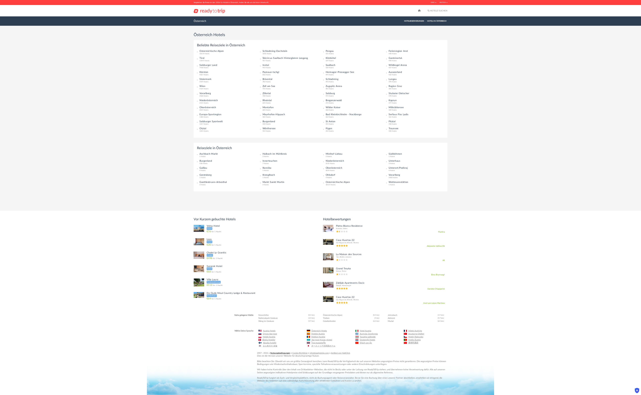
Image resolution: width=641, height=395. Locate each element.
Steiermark (205, 79)
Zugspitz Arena (334, 86)
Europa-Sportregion (210, 114)
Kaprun (393, 100)
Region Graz (395, 86)
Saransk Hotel (214, 266)
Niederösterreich (208, 100)
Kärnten (203, 72)
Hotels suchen (438, 11)
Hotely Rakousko (415, 337)
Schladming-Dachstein (275, 51)
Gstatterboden (329, 321)
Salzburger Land (208, 65)
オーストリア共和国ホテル (323, 346)
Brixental (267, 79)
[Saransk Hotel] (199, 268)
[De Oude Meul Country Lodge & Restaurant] (199, 295)
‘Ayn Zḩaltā (340, 257)
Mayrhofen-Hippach (274, 114)
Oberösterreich (207, 107)
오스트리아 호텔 (270, 346)
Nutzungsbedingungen (280, 353)
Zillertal (267, 93)
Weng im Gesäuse (266, 321)
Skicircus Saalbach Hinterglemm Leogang (285, 58)
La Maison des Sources (349, 254)
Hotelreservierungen (414, 21)
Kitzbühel (331, 58)
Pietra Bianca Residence (349, 226)
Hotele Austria (269, 337)
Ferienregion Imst (398, 51)
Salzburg (330, 93)
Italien (345, 228)
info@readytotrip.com (319, 353)
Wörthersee (269, 128)
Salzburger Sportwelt (211, 121)
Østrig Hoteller (268, 340)
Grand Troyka (343, 268)
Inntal (266, 65)
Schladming (332, 79)
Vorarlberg (205, 93)
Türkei (344, 271)
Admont (391, 318)
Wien (202, 86)
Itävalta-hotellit (269, 343)
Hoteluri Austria (318, 337)
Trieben (326, 318)
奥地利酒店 (413, 343)
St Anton (331, 121)
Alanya (338, 271)
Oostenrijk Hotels (367, 340)
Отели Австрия (270, 334)
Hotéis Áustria (414, 340)
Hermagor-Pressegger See (340, 72)
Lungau (393, 79)
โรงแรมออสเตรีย (318, 343)
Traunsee (393, 128)
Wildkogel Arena (398, 65)
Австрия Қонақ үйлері (321, 340)
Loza (209, 239)
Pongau (330, 51)
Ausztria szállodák (368, 337)
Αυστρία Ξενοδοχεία (369, 334)
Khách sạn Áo (366, 343)
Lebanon (348, 257)
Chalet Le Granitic (216, 253)
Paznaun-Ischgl (271, 72)
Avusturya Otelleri (416, 334)
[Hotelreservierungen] (419, 10)
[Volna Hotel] (199, 228)
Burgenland (269, 121)
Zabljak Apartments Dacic (350, 283)
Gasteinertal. (395, 58)
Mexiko (356, 243)
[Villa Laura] (199, 282)
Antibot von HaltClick (340, 353)
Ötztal (202, 128)
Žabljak (338, 285)
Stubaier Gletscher (399, 93)
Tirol (201, 58)
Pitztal (392, 121)
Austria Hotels (269, 331)
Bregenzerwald (334, 100)
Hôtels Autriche (415, 331)
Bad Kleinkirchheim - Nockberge (344, 114)
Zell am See (269, 86)
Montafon (268, 107)
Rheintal (267, 100)
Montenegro (346, 285)
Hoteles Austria (318, 334)
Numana (339, 228)
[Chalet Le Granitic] (199, 255)
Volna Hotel (213, 226)
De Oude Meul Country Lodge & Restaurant (231, 293)
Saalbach (331, 65)
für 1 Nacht (214, 232)
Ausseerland (395, 72)
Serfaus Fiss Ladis (398, 114)
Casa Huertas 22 (345, 240)
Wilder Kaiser (333, 107)
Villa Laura (212, 279)
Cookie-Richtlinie (299, 353)
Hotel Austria (365, 331)
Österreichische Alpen (211, 51)
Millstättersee (396, 107)
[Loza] (199, 242)
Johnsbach (392, 315)
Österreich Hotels (319, 331)
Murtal (391, 321)
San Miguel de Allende (344, 243)
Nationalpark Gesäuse (268, 318)
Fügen (329, 128)
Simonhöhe (263, 315)
